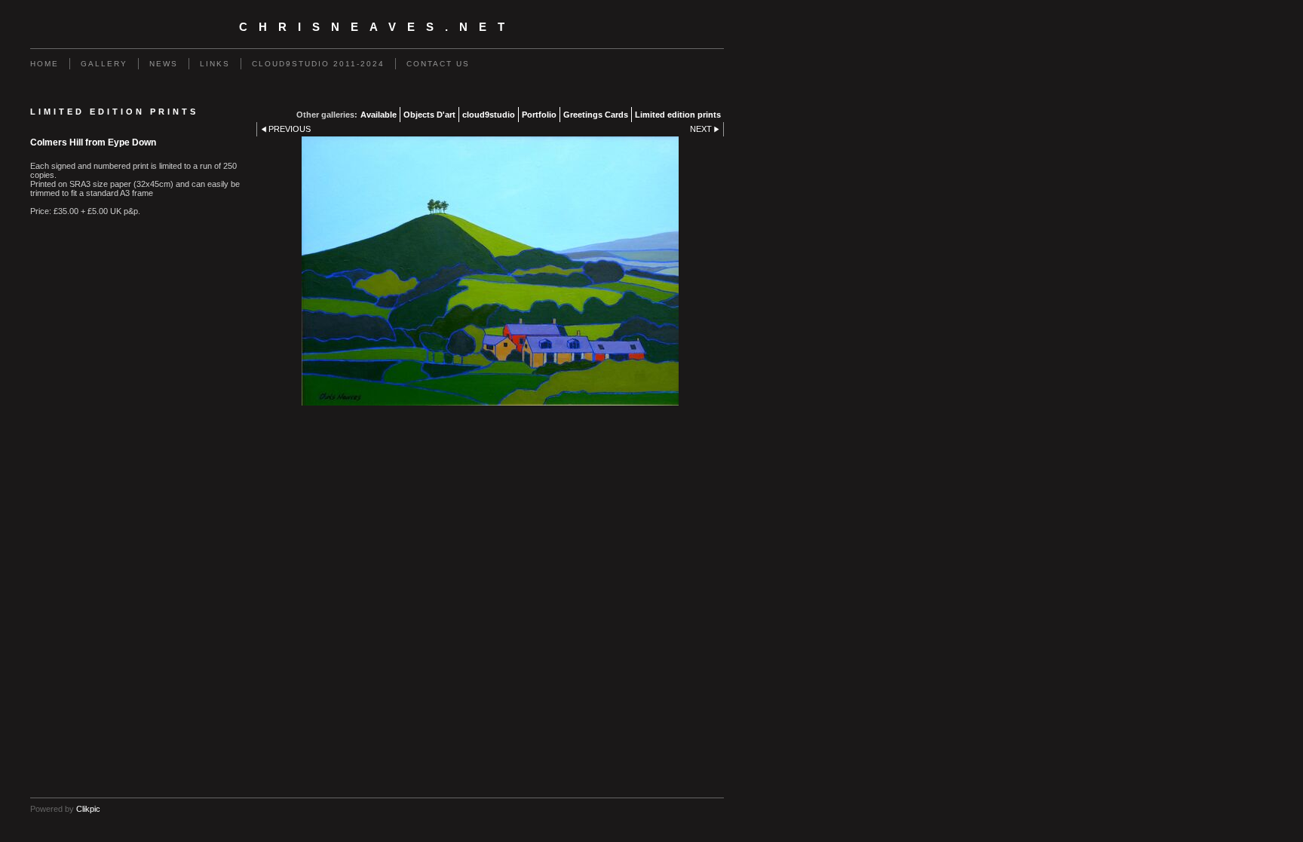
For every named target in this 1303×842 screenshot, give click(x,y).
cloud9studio (488, 114)
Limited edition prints (678, 114)
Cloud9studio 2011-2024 (318, 64)
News (163, 64)
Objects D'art (429, 114)
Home (44, 64)
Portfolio (539, 114)
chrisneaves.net (377, 27)
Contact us (438, 64)
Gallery (104, 64)
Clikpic (88, 808)
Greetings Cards (595, 114)
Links (215, 64)
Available (378, 114)
